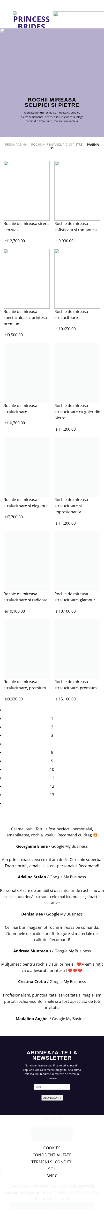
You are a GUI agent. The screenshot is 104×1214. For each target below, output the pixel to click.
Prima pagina (16, 144)
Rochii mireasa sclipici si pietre (56, 144)
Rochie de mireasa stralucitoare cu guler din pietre (77, 411)
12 (52, 786)
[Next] (52, 803)
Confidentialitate (52, 1155)
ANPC (51, 1175)
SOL (52, 1169)
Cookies (52, 1148)
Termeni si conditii (52, 1162)
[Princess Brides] (31, 19)
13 (52, 794)
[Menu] (6, 20)
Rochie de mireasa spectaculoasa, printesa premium (25, 317)
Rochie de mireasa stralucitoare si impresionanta (71, 506)
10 (52, 769)
